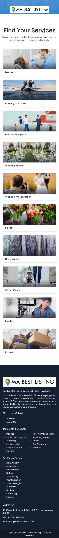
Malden (10, 497)
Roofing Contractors (43, 433)
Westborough (13, 483)
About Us (11, 421)
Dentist (10, 433)
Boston (10, 490)
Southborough (13, 479)
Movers (10, 450)
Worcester (11, 486)
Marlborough (12, 469)
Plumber (37, 447)
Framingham (12, 462)
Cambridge (12, 493)
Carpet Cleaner (14, 447)
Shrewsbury (12, 476)
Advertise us (12, 418)
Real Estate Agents (16, 437)
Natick (9, 473)
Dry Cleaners (39, 444)
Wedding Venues (41, 437)
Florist (36, 440)
